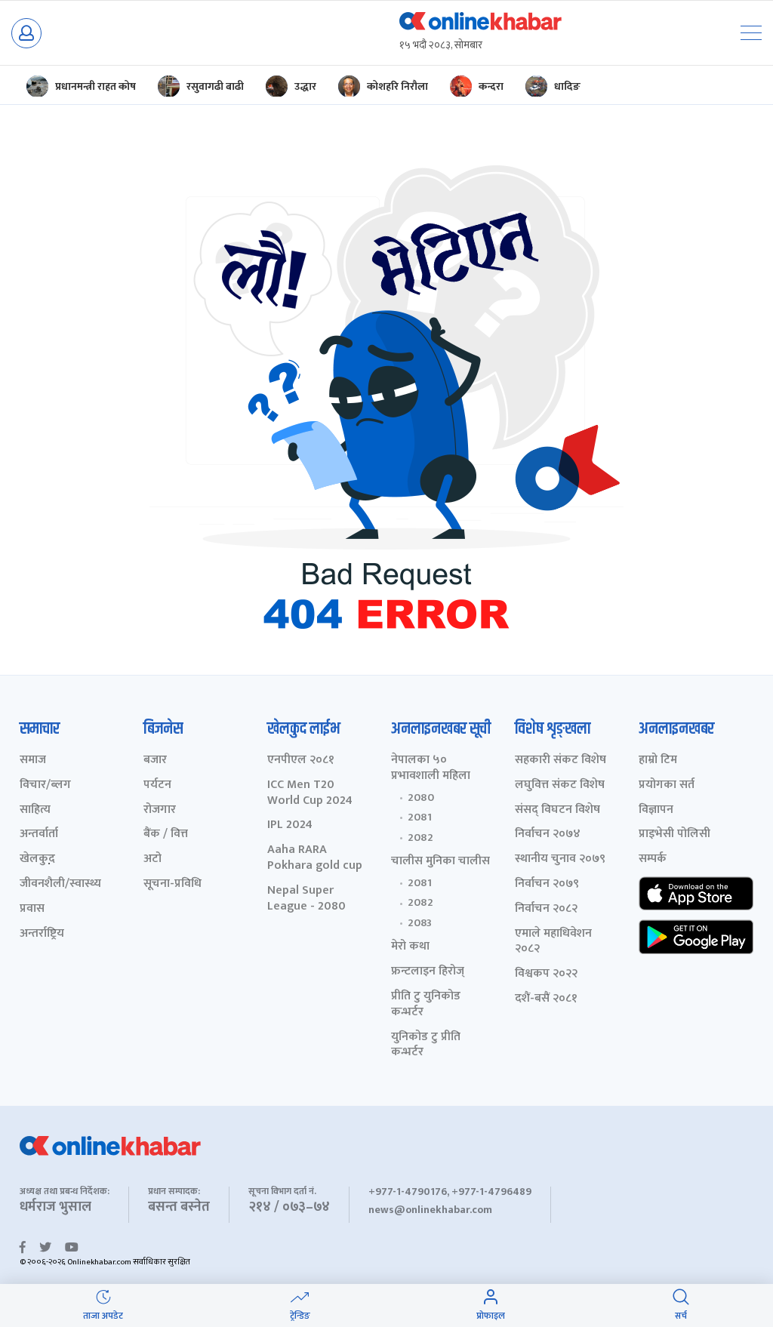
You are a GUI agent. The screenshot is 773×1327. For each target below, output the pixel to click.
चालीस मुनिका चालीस (440, 862)
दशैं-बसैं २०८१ (546, 999)
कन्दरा (491, 86)
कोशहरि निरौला (397, 86)
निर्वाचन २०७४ (548, 834)
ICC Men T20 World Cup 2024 (310, 793)
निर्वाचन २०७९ (547, 884)
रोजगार (159, 810)
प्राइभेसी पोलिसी (674, 834)
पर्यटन (157, 785)
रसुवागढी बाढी (215, 86)
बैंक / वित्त (165, 834)
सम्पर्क (653, 859)
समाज (33, 760)
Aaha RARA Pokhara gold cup (314, 858)
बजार (155, 760)
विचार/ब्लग (45, 785)
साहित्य (35, 810)
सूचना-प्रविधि (172, 884)
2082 (420, 837)
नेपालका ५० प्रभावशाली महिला (430, 768)
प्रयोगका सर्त (666, 785)
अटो (152, 859)
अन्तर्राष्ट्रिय (42, 934)
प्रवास (32, 909)
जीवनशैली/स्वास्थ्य (60, 884)
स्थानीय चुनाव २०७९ (560, 859)
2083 (420, 923)
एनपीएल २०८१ (300, 760)
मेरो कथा (410, 947)
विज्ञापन (656, 810)
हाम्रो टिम (658, 760)
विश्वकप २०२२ (546, 974)
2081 (420, 817)
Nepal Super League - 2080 (306, 899)
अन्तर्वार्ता (39, 834)
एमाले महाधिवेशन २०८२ (553, 942)
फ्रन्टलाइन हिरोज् (427, 972)
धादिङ (567, 86)
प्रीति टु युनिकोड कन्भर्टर (425, 1005)
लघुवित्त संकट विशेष (560, 785)
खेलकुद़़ (37, 859)
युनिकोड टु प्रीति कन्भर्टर (425, 1045)
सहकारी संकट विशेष (560, 760)
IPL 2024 (290, 825)
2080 (421, 797)
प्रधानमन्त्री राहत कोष (95, 86)
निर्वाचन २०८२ (546, 909)
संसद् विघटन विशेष (557, 810)
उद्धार (305, 86)
